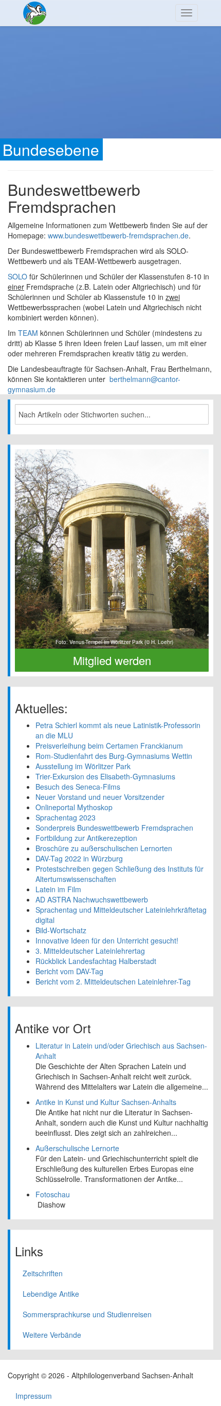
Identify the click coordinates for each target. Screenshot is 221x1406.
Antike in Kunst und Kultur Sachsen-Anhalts (105, 1102)
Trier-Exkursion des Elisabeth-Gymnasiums (105, 776)
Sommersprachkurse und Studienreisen (87, 1314)
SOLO (17, 276)
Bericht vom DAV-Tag (69, 971)
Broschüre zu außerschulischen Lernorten (103, 848)
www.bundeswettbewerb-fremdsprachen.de (117, 235)
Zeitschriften (43, 1273)
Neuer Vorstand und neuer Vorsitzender (99, 797)
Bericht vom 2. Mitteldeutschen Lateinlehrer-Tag (113, 981)
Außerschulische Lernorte (77, 1148)
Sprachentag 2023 (65, 817)
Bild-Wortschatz (60, 930)
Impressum (33, 1396)
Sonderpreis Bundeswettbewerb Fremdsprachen (114, 827)
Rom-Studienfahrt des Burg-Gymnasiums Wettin (113, 756)
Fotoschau (52, 1194)
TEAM (28, 333)
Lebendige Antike (51, 1294)
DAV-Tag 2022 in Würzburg (79, 858)
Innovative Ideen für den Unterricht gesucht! (106, 940)
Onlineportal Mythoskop (74, 807)
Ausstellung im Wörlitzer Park (83, 766)
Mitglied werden (112, 660)
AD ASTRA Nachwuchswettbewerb (91, 899)
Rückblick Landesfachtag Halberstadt (95, 961)
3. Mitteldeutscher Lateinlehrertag (90, 951)
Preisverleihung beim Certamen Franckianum (109, 745)
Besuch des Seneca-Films (77, 786)
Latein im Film (58, 889)
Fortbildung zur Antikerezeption (86, 838)
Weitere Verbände (52, 1335)
